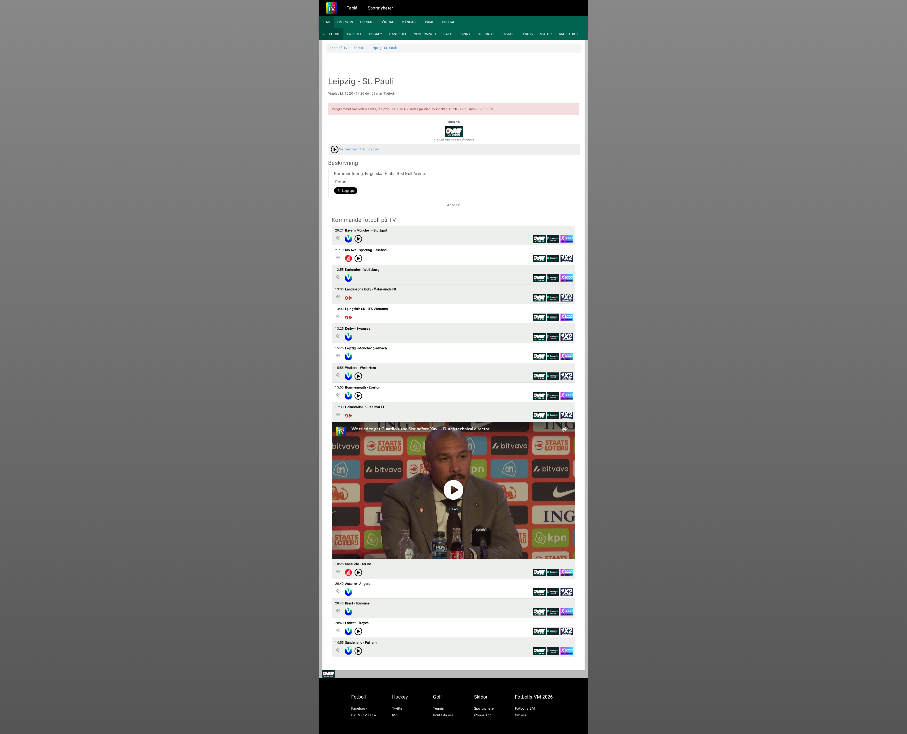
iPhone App (483, 715)
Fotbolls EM (525, 708)
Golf (447, 34)
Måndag (409, 22)
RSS (395, 715)
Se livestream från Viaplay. (359, 149)
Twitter (398, 708)
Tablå (352, 7)
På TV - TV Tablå (363, 715)
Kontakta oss (443, 715)
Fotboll (354, 34)
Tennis (527, 34)
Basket (507, 34)
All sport (331, 34)
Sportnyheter (380, 7)
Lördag (367, 22)
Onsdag (449, 22)
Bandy (465, 34)
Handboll (398, 34)
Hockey (375, 34)
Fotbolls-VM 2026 (534, 697)
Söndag (387, 22)
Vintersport (425, 34)
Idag (326, 22)
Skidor (481, 697)
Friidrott (485, 34)
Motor (546, 34)
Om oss (520, 715)
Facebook (359, 708)
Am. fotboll (570, 34)
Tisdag (429, 22)
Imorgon (345, 22)
